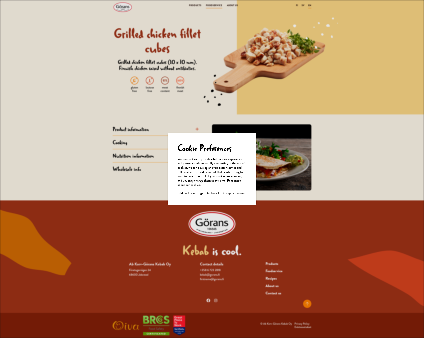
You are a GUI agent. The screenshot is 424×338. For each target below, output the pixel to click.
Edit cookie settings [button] (190, 193)
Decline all (212, 193)
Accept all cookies (233, 193)
